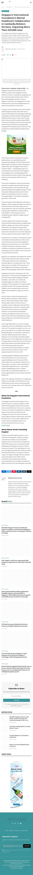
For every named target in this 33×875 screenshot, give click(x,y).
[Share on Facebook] (8, 55)
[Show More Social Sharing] (16, 55)
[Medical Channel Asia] (16, 2)
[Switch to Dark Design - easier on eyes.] (28, 2)
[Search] (30, 2)
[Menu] (3, 2)
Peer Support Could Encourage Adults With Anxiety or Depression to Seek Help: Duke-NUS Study (16, 562)
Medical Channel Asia (11, 49)
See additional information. (16, 868)
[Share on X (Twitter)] (10, 55)
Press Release (5, 11)
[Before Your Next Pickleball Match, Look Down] (5, 747)
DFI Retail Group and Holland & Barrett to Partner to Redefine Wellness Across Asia (15, 625)
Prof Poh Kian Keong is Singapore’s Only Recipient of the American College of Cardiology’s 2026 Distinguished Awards (14, 655)
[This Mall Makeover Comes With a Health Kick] (5, 738)
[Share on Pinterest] (13, 55)
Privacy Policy (14, 705)
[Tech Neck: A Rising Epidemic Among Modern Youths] (5, 729)
